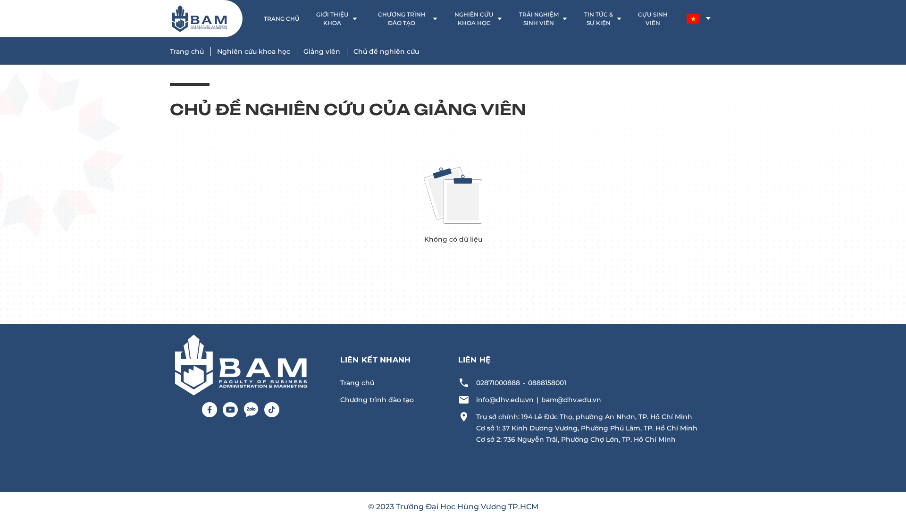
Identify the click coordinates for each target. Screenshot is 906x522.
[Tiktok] (271, 409)
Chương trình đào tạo (377, 400)
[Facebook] (209, 409)
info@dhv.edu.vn (505, 400)
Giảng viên (321, 51)
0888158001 (547, 383)
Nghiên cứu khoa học (253, 51)
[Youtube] (230, 409)
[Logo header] (199, 18)
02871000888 (498, 383)
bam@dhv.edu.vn (571, 400)
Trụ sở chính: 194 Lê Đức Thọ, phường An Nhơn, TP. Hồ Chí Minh (584, 417)
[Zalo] (251, 409)
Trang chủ (187, 51)
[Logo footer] (241, 364)
